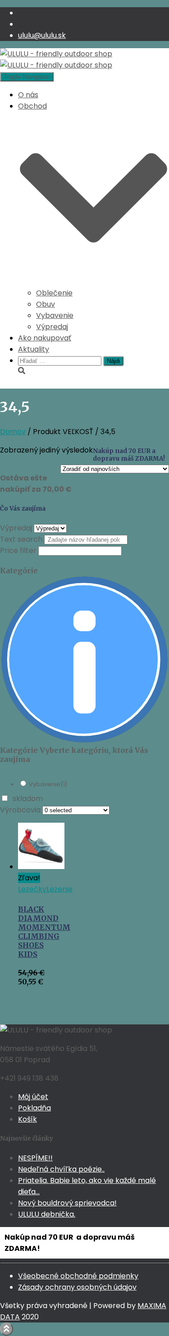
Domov (13, 431)
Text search (21, 539)
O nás (28, 95)
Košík (27, 1119)
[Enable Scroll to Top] (6, 1329)
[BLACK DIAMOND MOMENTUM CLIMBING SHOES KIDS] (41, 866)
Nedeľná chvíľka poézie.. (61, 1169)
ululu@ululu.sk (42, 35)
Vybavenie (54, 315)
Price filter (18, 550)
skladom (28, 798)
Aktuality (33, 349)
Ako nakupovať (44, 338)
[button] (93, 281)
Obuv (45, 304)
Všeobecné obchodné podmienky (78, 1276)
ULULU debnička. (46, 1214)
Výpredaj (52, 327)
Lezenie (59, 889)
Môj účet (33, 1096)
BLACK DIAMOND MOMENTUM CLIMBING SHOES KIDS (44, 932)
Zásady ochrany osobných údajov (77, 1287)
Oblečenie (54, 293)
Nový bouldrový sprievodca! (67, 1203)
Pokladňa (34, 1108)
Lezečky (32, 889)
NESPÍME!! (35, 1158)
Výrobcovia (20, 810)
